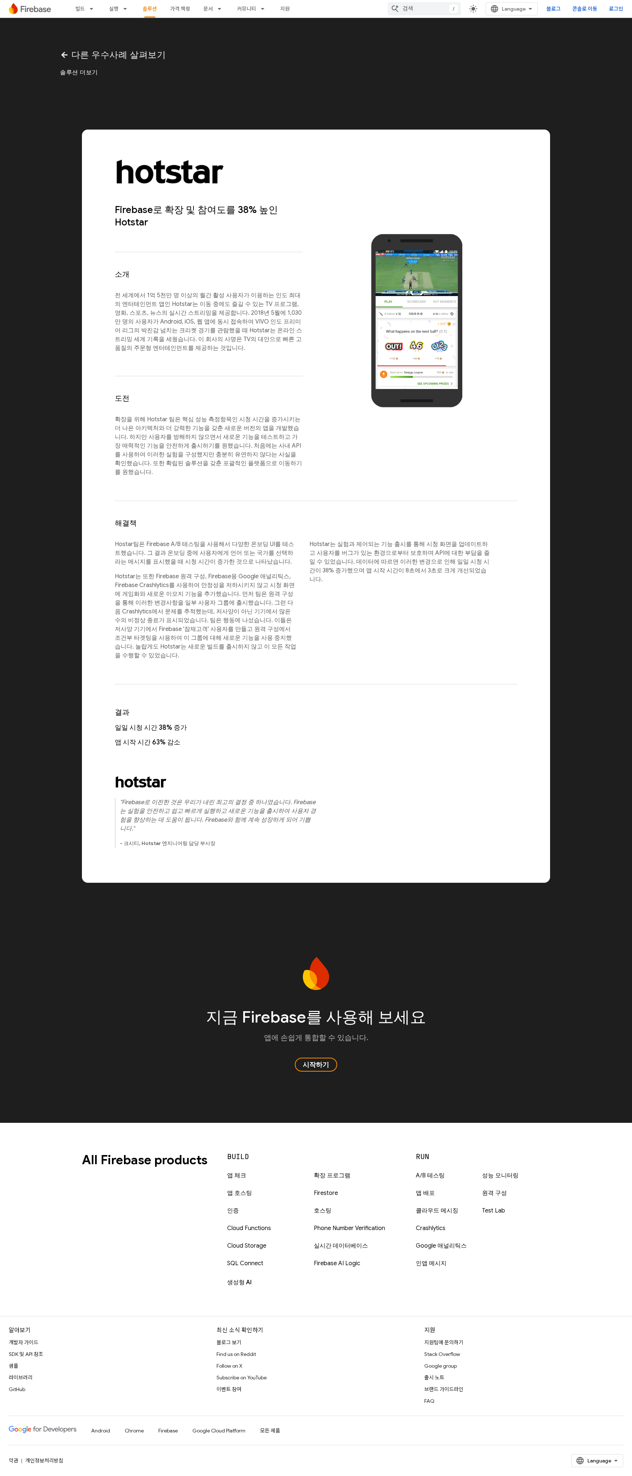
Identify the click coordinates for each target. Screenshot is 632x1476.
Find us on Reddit (236, 1354)
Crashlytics (430, 1228)
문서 (208, 8)
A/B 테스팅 (430, 1175)
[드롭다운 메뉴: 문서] (221, 9)
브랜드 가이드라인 (443, 1389)
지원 (285, 8)
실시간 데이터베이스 (341, 1245)
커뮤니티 (246, 8)
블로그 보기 (229, 1342)
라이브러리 (21, 1377)
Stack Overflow (442, 1354)
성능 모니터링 (500, 1175)
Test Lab (493, 1210)
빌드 (80, 8)
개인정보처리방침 (44, 1461)
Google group (440, 1366)
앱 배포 (425, 1193)
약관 (13, 1461)
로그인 (616, 8)
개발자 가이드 (23, 1342)
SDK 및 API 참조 (26, 1354)
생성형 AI (239, 1282)
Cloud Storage (246, 1245)
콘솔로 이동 (584, 8)
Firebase (168, 1430)
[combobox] (424, 8)
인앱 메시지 (431, 1263)
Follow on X (229, 1366)
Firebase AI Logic (337, 1263)
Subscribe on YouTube (242, 1377)
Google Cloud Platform (218, 1430)
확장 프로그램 (332, 1175)
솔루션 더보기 (79, 72)
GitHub (17, 1389)
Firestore (326, 1193)
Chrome (134, 1430)
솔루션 (150, 8)
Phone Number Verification (349, 1228)
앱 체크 (236, 1175)
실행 (113, 8)
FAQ (429, 1401)
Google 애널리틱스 (441, 1245)
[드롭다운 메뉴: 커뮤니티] (265, 9)
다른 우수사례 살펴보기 (113, 54)
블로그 (553, 8)
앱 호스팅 (239, 1193)
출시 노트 (434, 1377)
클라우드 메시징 (437, 1210)
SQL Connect (245, 1263)
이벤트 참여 (229, 1389)
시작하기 (316, 1065)
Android (100, 1430)
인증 (233, 1210)
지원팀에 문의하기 (443, 1342)
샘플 (13, 1366)
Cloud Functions (249, 1228)
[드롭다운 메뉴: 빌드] (93, 9)
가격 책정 (180, 8)
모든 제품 (270, 1430)
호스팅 (322, 1210)
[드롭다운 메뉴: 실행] (127, 9)
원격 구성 (494, 1193)
